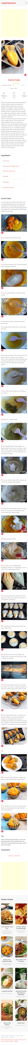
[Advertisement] (14, 23)
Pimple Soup (21, 1023)
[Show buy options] (25, 160)
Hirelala (7, 1041)
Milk (7, 176)
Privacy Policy (19, 1035)
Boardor (12, 1041)
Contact (12, 1037)
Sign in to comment (14, 855)
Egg (8, 161)
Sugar (7, 182)
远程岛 (16, 1041)
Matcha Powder (9, 187)
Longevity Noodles (7, 991)
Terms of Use (4, 1037)
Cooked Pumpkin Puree (12, 166)
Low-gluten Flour (10, 171)
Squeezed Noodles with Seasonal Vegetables (21, 992)
